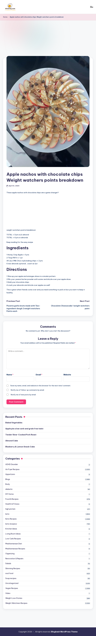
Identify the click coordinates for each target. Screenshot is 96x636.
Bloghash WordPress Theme (64, 632)
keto (7, 514)
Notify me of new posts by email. (23, 395)
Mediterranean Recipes (15, 549)
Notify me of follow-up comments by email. (27, 390)
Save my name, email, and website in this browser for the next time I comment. (40, 386)
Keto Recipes (11, 519)
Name (9, 375)
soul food (9, 573)
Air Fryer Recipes (12, 469)
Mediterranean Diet (13, 544)
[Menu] (91, 7)
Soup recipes (10, 578)
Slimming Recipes (12, 568)
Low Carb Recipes (13, 539)
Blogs (7, 479)
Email (39, 375)
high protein (10, 509)
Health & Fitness (12, 504)
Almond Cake (11, 441)
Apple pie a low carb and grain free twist (24, 429)
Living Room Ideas (13, 534)
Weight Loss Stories (13, 598)
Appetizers (10, 474)
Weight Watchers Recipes (16, 603)
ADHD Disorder (11, 464)
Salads (8, 563)
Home (5, 17)
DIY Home (9, 494)
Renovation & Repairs (14, 558)
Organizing (9, 553)
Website (67, 375)
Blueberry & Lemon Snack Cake (20, 447)
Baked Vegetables (13, 423)
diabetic (9, 489)
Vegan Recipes (11, 588)
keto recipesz (11, 524)
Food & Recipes (11, 499)
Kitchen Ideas (11, 529)
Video (7, 593)
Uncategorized (11, 583)
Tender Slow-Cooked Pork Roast (20, 435)
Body (7, 484)
